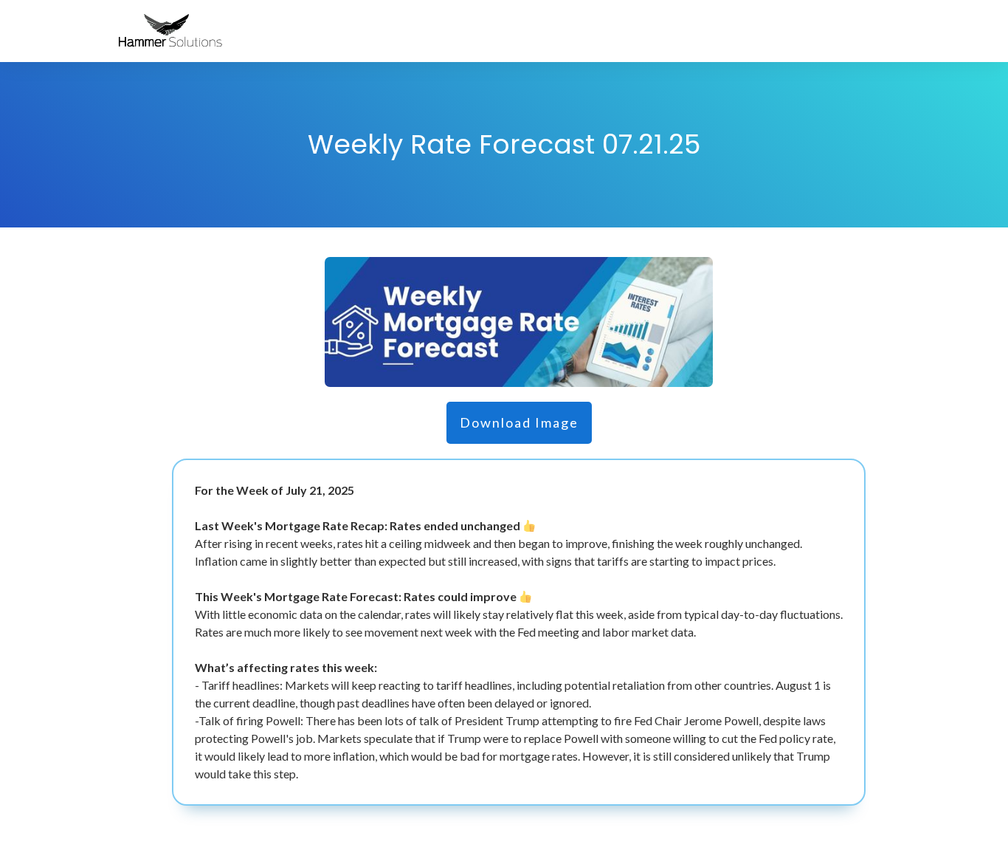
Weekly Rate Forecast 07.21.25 (504, 144)
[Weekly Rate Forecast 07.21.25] (519, 321)
